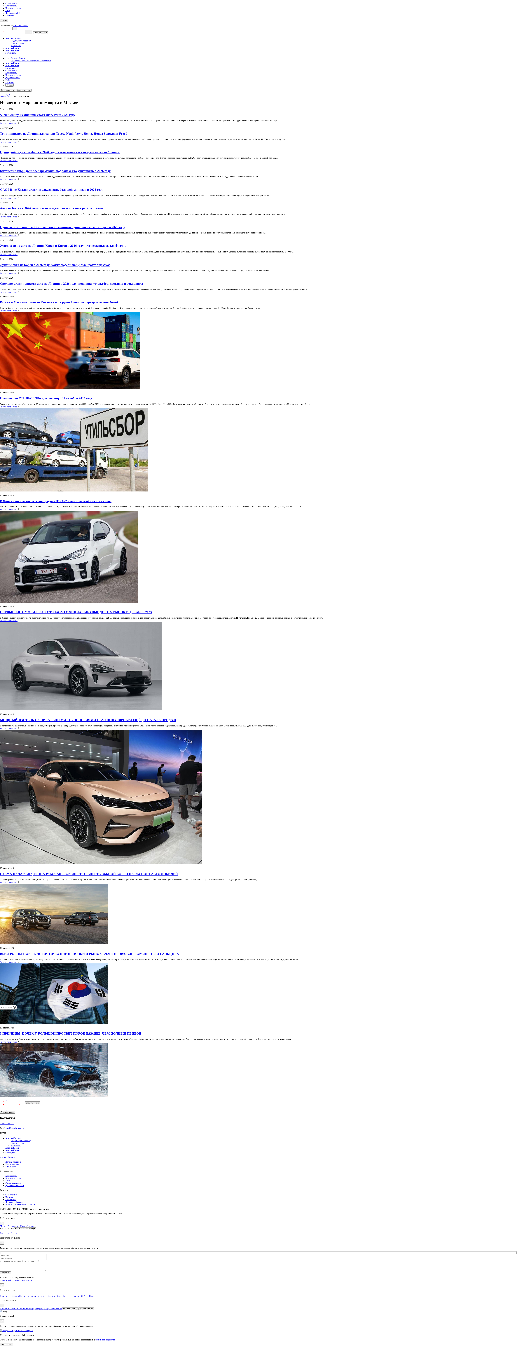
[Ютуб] (1, 29)
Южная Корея (68, 1296)
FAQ (7, 10)
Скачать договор (13, 1183)
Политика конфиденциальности (20, 1204)
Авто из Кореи (12, 48)
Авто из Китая (12, 50)
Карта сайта (10, 1199)
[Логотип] (12, 1103)
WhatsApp (29, 1308)
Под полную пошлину (21, 41)
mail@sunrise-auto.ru (15, 1128)
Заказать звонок (40, 33)
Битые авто (16, 45)
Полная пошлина (19, 61)
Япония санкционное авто (37, 1296)
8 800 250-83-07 (20, 25)
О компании (11, 3)
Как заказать (11, 6)
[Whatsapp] (4, 29)
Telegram (39, 1308)
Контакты (9, 15)
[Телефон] (11, 29)
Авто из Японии (13, 38)
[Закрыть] (2, 1223)
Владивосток (14, 1226)
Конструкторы (17, 43)
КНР (88, 1296)
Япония (9, 1296)
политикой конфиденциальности (16, 1280)
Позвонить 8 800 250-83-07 (12, 1308)
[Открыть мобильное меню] (28, 32)
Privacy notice (7, 1007)
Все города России (14, 1202)
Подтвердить (6, 1345)
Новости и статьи (13, 8)
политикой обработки (105, 1340)
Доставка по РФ (12, 13)
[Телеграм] (8, 29)
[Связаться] (14, 28)
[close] (1, 1007)
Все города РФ (7, 1228)
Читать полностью (9, 123)
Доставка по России (14, 1185)
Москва (9, 85)
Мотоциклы (10, 53)
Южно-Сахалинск (28, 1226)
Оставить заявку (8, 90)
